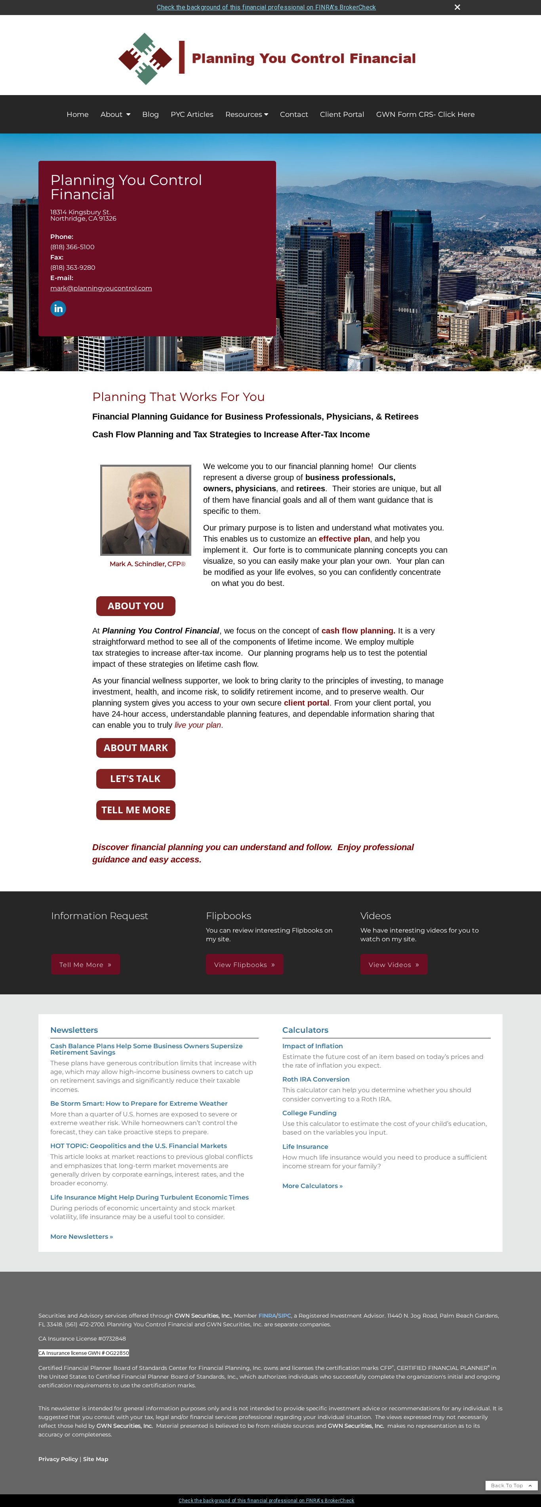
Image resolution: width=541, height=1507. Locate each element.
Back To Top (508, 1485)
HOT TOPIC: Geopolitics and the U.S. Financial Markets (138, 1146)
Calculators (305, 1030)
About (112, 114)
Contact (294, 114)
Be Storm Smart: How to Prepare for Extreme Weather (139, 1103)
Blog (150, 114)
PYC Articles (192, 114)
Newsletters (74, 1030)
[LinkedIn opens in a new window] (58, 309)
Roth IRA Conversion (316, 1079)
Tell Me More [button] (81, 965)
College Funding (309, 1113)
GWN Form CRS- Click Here (425, 114)
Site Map (96, 1459)
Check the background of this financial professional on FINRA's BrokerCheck (266, 7)
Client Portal (342, 114)
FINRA (267, 1315)
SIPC (284, 1315)
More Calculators (312, 1186)
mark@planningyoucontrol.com (101, 288)
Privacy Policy (58, 1459)
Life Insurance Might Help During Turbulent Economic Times (149, 1197)
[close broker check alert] (457, 7)
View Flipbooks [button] (240, 965)
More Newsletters (81, 1236)
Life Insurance (305, 1146)
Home (78, 114)
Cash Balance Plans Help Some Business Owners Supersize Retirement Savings (146, 1049)
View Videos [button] (390, 965)
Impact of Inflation (312, 1046)
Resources (243, 114)
